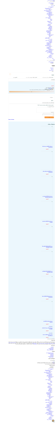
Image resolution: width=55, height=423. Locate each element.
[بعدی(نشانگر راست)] (53, 422)
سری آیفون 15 (48, 44)
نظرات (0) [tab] (51, 97)
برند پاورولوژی (50, 56)
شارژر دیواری (47, 37)
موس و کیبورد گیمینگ (49, 50)
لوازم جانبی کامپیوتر (50, 14)
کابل (51, 23)
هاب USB (49, 383)
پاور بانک (51, 403)
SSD (49, 33)
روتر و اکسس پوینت (49, 13)
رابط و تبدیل (50, 22)
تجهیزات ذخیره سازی (49, 30)
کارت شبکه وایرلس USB (47, 10)
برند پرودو (50, 418)
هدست (51, 19)
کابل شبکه (49, 25)
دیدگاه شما (52, 112)
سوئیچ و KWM (50, 28)
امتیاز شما (52, 106)
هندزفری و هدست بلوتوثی (48, 40)
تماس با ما (52, 3)
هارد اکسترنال (48, 393)
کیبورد (49, 378)
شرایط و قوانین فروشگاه (50, 349)
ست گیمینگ (50, 413)
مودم (51, 7)
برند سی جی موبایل (49, 57)
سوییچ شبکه (50, 12)
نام (53, 113)
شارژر (49, 398)
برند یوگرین (50, 55)
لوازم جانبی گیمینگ (49, 52)
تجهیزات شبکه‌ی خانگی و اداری (48, 343)
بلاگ (52, 58)
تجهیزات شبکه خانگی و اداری (49, 352)
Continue (51, 365)
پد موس (49, 18)
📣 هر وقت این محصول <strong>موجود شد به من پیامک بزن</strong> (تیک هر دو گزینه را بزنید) (41, 89)
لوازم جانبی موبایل (51, 34)
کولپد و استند (50, 388)
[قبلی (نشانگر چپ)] (54, 422)
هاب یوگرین (51, 354)
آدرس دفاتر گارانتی (50, 348)
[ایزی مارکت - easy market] (53, 5)
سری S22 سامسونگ (47, 45)
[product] (47, 135)
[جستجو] (47, 60)
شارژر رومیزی (47, 38)
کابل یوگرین (51, 355)
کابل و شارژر (50, 35)
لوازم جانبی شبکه (49, 373)
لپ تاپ (15, 342)
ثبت (31, 91)
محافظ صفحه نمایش (49, 42)
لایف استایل (51, 53)
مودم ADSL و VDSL (47, 8)
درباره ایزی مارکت (51, 61)
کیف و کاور (50, 27)
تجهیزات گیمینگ (51, 49)
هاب (51, 20)
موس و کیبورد (50, 15)
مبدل (51, 39)
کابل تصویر (49, 24)
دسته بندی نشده (50, 88)
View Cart (53, 365)
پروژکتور (51, 29)
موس (49, 16)
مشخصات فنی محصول (11, 119)
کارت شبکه (50, 9)
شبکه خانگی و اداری (50, 368)
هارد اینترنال (48, 32)
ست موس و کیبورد (47, 17)
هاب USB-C (48, 21)
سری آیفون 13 (48, 43)
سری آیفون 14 (48, 47)
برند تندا (51, 54)
